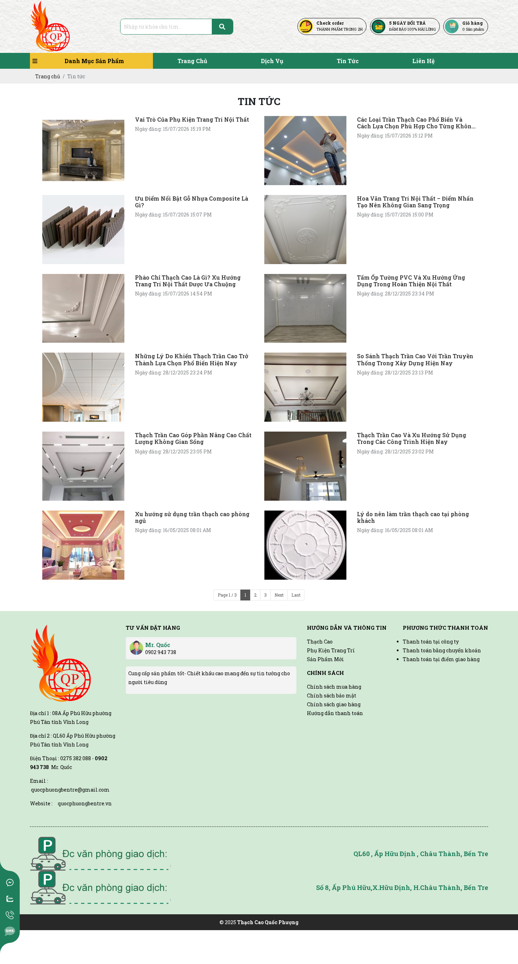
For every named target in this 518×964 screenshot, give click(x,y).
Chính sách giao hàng (333, 704)
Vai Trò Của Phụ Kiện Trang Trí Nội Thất (192, 119)
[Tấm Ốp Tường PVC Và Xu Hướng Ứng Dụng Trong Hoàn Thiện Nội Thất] (305, 308)
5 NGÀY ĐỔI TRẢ (407, 23)
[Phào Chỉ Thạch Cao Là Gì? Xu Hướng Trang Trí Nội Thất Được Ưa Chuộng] (83, 308)
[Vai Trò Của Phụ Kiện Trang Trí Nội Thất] (83, 150)
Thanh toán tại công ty (431, 641)
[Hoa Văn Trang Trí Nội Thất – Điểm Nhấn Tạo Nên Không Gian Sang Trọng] (305, 229)
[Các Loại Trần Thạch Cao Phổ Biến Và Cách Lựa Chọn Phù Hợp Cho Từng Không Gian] (305, 150)
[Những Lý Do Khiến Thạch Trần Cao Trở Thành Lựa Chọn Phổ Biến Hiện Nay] (83, 387)
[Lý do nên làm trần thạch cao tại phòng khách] (305, 545)
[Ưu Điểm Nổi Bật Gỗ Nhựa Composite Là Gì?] (83, 229)
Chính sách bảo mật (331, 695)
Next (279, 595)
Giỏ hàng (472, 23)
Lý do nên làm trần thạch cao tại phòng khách (413, 517)
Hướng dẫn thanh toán (335, 713)
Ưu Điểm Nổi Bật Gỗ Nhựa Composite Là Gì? (191, 201)
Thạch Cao (320, 641)
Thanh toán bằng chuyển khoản (442, 650)
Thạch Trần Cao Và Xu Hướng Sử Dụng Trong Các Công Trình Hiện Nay (411, 438)
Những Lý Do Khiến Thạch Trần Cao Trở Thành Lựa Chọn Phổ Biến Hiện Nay (191, 359)
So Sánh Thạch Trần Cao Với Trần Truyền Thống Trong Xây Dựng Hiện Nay (415, 359)
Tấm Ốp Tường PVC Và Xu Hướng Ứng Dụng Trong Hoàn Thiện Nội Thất (411, 280)
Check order (330, 23)
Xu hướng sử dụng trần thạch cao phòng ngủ (192, 517)
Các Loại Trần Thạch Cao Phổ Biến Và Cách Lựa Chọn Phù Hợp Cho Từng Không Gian (416, 122)
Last (296, 595)
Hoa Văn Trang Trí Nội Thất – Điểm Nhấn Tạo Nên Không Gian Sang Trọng (415, 201)
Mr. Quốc (157, 644)
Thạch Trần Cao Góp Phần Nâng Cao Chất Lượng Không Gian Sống (193, 438)
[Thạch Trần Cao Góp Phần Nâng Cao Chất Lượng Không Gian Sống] (83, 466)
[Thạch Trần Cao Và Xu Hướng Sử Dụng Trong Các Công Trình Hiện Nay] (305, 466)
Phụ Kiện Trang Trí (331, 650)
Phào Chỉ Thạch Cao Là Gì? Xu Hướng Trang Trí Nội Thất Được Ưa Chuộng (188, 280)
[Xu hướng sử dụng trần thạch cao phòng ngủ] (83, 545)
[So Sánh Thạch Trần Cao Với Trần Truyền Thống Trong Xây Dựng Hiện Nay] (305, 387)
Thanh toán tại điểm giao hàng (441, 659)
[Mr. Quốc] (136, 645)
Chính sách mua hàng (334, 686)
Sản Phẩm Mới (325, 659)
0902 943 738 (160, 652)
